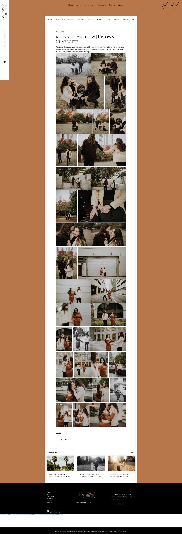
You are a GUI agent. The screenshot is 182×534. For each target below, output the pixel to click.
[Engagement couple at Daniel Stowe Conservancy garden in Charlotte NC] (60, 463)
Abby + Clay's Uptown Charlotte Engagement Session (91, 475)
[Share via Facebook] (57, 439)
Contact (50, 502)
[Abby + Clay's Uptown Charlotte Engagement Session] (91, 463)
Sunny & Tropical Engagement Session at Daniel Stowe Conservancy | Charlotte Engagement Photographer (60, 475)
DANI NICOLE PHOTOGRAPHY (4, 12)
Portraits (50, 498)
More (124, 19)
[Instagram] (5, 62)
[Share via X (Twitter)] (61, 439)
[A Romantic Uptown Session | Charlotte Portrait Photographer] (121, 463)
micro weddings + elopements (64, 19)
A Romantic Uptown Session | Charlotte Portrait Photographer (121, 475)
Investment (51, 496)
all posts (49, 19)
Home (49, 493)
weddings (81, 19)
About (49, 495)
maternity (99, 19)
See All (133, 452)
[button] (133, 19)
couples (90, 19)
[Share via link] (71, 439)
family (108, 19)
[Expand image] (73, 64)
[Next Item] (179, 520)
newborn (116, 19)
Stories (49, 500)
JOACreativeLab (122, 531)
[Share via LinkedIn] (66, 439)
